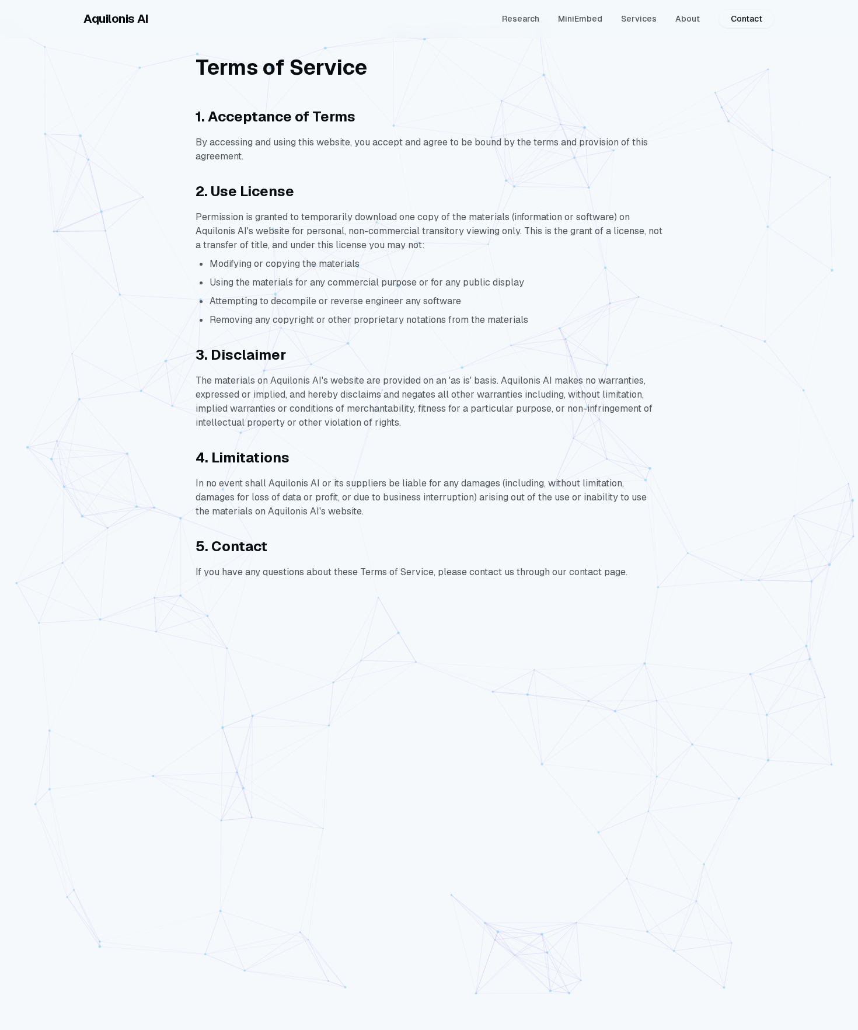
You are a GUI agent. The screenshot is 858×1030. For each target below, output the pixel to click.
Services (639, 18)
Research (520, 18)
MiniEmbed (580, 18)
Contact (746, 18)
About (687, 18)
